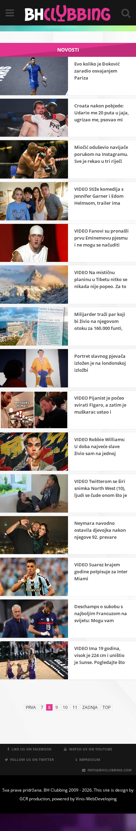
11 (75, 707)
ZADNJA (90, 707)
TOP (107, 707)
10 (65, 707)
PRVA (31, 707)
